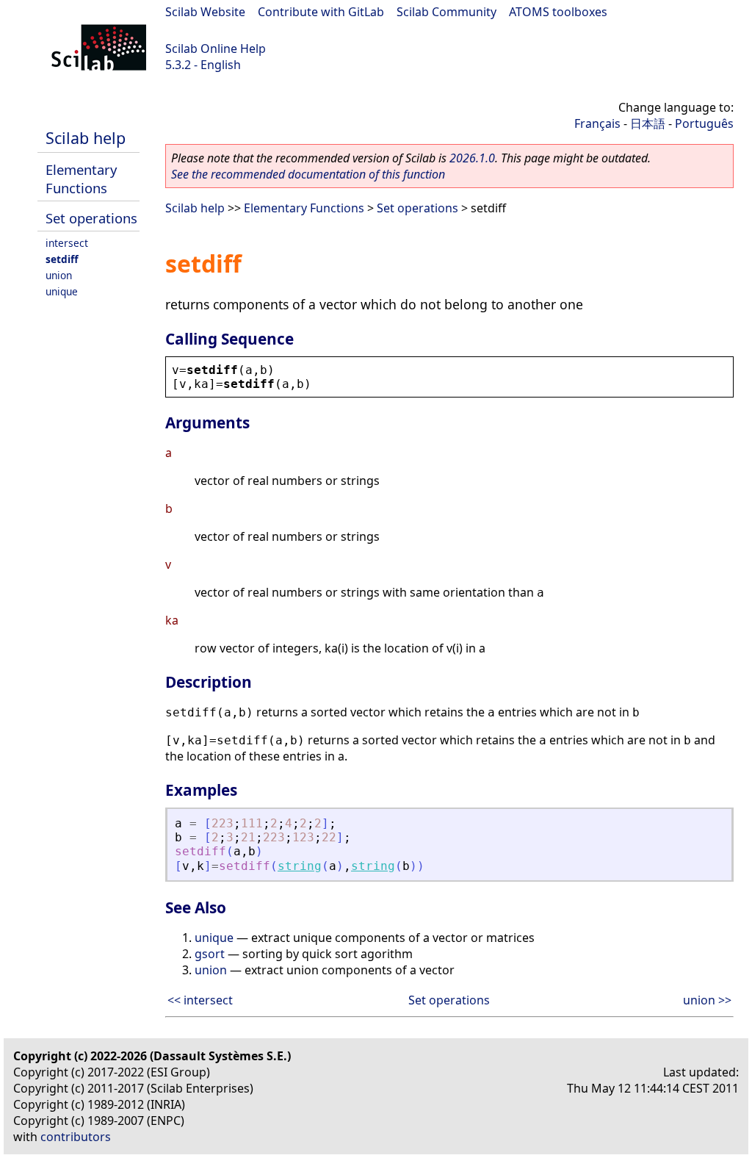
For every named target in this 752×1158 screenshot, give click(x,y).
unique (62, 291)
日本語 (647, 123)
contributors (75, 1137)
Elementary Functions (81, 178)
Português (704, 123)
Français (597, 123)
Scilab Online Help (215, 48)
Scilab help (86, 137)
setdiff (62, 259)
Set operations (91, 218)
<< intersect (200, 1000)
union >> (707, 1000)
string (300, 866)
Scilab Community (446, 12)
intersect (67, 243)
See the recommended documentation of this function (308, 174)
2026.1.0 (472, 158)
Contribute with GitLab (321, 12)
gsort (210, 954)
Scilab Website (205, 12)
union (59, 275)
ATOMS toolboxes (558, 12)
